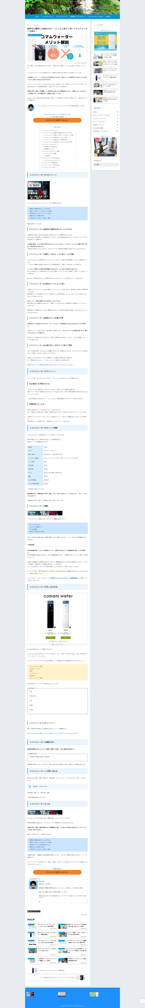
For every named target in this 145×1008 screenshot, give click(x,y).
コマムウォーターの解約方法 (50, 162)
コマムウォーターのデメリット (50, 144)
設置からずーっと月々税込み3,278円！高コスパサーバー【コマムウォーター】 (50, 364)
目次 (55, 127)
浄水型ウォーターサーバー (34, 911)
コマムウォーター (50, 84)
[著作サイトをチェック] (40, 902)
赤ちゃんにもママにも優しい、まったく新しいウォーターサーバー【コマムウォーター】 (53, 733)
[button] (116, 25)
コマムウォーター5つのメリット (51, 130)
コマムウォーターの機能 (50, 153)
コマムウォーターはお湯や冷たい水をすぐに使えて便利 (58, 142)
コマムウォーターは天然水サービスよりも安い (56, 137)
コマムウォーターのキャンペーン (52, 160)
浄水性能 (47, 155)
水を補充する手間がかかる (51, 146)
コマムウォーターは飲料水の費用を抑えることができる (58, 132)
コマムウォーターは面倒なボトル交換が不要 (55, 139)
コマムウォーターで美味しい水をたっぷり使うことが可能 (58, 135)
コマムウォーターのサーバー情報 (51, 151)
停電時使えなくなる (49, 149)
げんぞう (41, 881)
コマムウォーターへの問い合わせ (51, 165)
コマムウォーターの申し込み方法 (51, 158)
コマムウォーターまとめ (49, 167)
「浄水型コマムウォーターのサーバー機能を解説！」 (64, 578)
